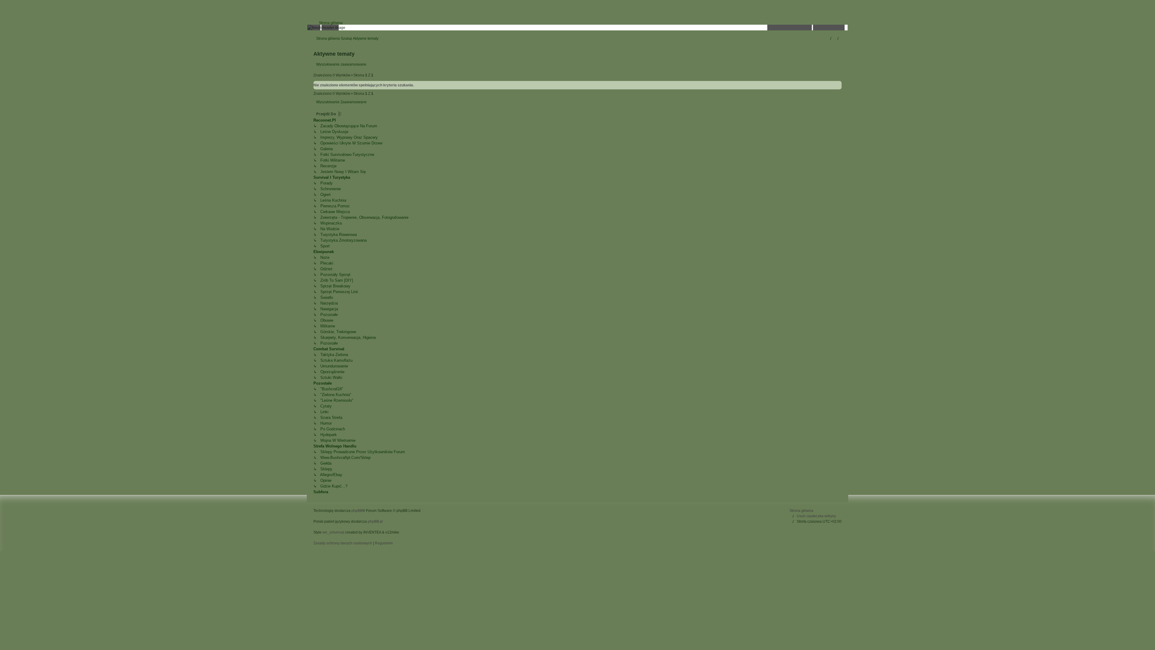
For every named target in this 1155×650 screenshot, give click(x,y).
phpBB (356, 511)
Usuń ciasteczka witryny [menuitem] (816, 516)
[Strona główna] (577, 27)
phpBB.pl (375, 521)
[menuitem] (328, 23)
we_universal (333, 532)
